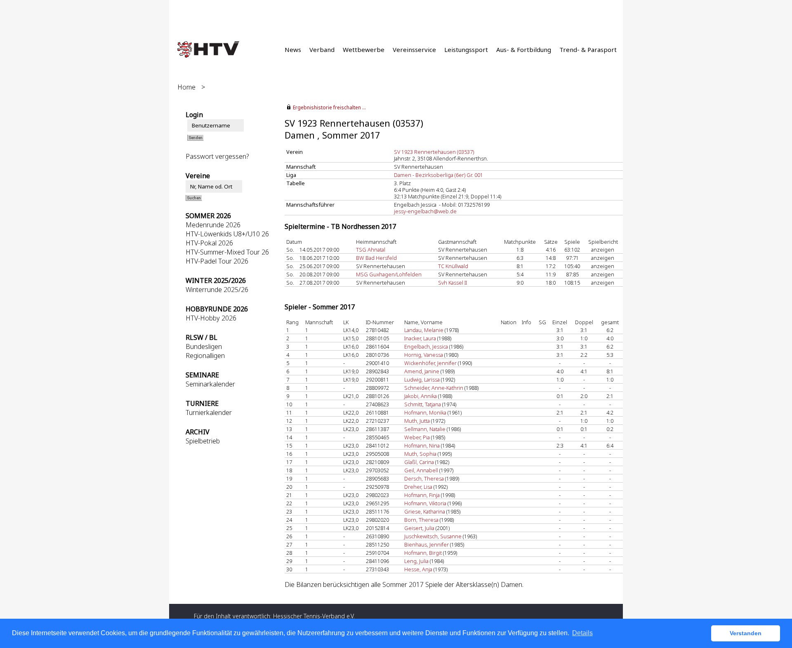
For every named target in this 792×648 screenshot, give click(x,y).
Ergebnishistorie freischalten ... (329, 107)
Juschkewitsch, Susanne (433, 536)
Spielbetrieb (203, 440)
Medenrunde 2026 (213, 224)
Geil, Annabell (421, 470)
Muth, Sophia (420, 453)
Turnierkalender (209, 412)
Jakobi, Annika (420, 396)
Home (186, 87)
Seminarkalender (210, 384)
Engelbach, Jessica (426, 346)
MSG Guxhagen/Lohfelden (389, 274)
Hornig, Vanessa (423, 354)
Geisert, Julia (419, 528)
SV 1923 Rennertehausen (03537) (434, 152)
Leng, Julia (416, 561)
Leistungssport (466, 49)
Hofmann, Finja (422, 495)
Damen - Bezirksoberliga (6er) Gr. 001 (438, 175)
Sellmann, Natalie (425, 429)
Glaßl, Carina (419, 462)
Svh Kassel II (452, 282)
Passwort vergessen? (217, 156)
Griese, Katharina (424, 511)
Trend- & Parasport (588, 49)
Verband (322, 49)
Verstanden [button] (745, 633)
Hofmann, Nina (422, 445)
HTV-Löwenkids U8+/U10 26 (227, 233)
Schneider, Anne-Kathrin (433, 387)
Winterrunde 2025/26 (217, 289)
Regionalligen (205, 355)
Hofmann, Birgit (423, 552)
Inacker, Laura (420, 338)
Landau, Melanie (423, 330)
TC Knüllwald (453, 266)
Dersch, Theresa (424, 478)
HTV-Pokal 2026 (209, 242)
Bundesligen (204, 346)
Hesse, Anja (418, 569)
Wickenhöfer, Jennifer (430, 363)
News (293, 49)
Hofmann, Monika (425, 412)
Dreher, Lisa (418, 486)
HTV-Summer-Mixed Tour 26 (227, 252)
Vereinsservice (414, 49)
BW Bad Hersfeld (376, 258)
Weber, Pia (417, 437)
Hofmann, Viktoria (425, 503)
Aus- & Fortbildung (523, 49)
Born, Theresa (421, 519)
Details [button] (582, 632)
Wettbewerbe (363, 49)
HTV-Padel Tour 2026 (217, 261)
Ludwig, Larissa (422, 379)
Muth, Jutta (417, 420)
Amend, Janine (421, 371)
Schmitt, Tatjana (422, 404)
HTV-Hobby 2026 (211, 318)
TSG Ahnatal (370, 249)
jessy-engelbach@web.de (425, 211)
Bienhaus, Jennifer (426, 544)
